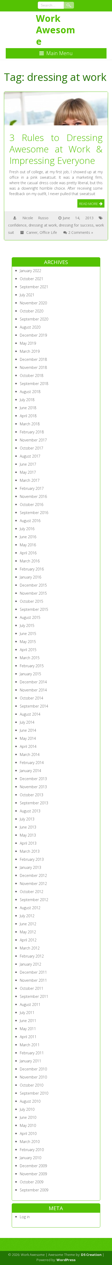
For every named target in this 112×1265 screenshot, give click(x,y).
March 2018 (30, 423)
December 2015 (33, 585)
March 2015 (30, 657)
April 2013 (28, 843)
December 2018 (33, 359)
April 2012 (28, 939)
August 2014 (30, 714)
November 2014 (33, 690)
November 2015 (33, 593)
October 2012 (31, 891)
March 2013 (30, 851)
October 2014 (31, 698)
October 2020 (31, 311)
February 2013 (32, 859)
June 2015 (28, 633)
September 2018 (34, 383)
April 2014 (28, 746)
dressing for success (76, 225)
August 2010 (30, 1101)
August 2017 (30, 456)
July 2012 (27, 915)
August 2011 (30, 1004)
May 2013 (28, 835)
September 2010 (34, 1093)
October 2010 (31, 1085)
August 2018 (30, 391)
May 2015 (28, 641)
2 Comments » (80, 232)
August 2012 (30, 907)
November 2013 (33, 786)
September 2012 (34, 899)
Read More (88, 203)
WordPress (66, 1259)
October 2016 (31, 504)
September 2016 (34, 512)
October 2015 (31, 601)
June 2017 (28, 464)
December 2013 (33, 778)
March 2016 (30, 560)
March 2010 (30, 1141)
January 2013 (30, 867)
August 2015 (30, 617)
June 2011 (28, 1020)
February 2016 (32, 569)
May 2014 (28, 738)
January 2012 (30, 964)
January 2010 (30, 1157)
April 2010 (28, 1133)
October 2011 (31, 988)
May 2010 (28, 1125)
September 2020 (34, 319)
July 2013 (27, 819)
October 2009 (31, 1181)
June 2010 (28, 1117)
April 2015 (28, 649)
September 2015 (34, 609)
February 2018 (32, 431)
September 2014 (34, 706)
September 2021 (34, 286)
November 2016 (33, 496)
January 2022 (30, 270)
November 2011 (33, 980)
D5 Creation (91, 1254)
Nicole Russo (35, 217)
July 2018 (27, 399)
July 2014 (27, 722)
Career (32, 232)
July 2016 (27, 528)
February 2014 (32, 762)
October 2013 (31, 794)
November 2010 (33, 1077)
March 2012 (30, 948)
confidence (17, 225)
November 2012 (33, 883)
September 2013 (34, 802)
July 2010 (27, 1109)
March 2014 (30, 754)
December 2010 (33, 1069)
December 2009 (33, 1165)
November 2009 (33, 1173)
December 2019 (33, 335)
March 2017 (30, 480)
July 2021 (27, 294)
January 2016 (30, 577)
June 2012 (28, 923)
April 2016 (28, 552)
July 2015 (27, 625)
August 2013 (30, 810)
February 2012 (32, 956)
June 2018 (28, 407)
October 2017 (31, 448)
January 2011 (30, 1060)
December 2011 (33, 972)
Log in (25, 1216)
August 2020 (30, 327)
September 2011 (34, 996)
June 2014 (28, 730)
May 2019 (28, 343)
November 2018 (33, 367)
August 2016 (30, 520)
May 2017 (28, 472)
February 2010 (32, 1149)
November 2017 (33, 440)
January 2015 (30, 673)
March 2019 (30, 351)
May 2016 (28, 544)
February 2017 (32, 488)
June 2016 (28, 536)
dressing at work (43, 225)
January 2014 (30, 770)
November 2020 (33, 302)
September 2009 (34, 1189)
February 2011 (32, 1052)
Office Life (48, 232)
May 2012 (28, 931)
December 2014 (33, 681)
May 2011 (28, 1028)
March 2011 (30, 1044)
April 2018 (28, 415)
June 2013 (28, 827)
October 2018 (31, 375)
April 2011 (28, 1036)
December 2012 (33, 875)
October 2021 (31, 278)
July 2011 (27, 1012)
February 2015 (32, 665)
